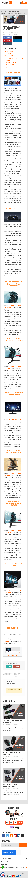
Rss (11, 835)
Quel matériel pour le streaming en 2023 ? (10, 785)
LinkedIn (17, 40)
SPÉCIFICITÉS (7, 53)
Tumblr (7, 43)
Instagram (18, 835)
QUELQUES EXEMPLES (9, 55)
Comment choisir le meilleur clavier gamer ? (12, 721)
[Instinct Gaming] (5, 2)
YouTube (15, 835)
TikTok (22, 835)
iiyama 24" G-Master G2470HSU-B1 (14, 57)
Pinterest (8, 40)
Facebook (8, 37)
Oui (9, 666)
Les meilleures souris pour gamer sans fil (12, 753)
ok (23, 845)
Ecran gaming (6, 674)
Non (17, 666)
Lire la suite (6, 733)
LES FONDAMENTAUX (9, 51)
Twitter (7, 835)
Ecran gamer (9, 673)
